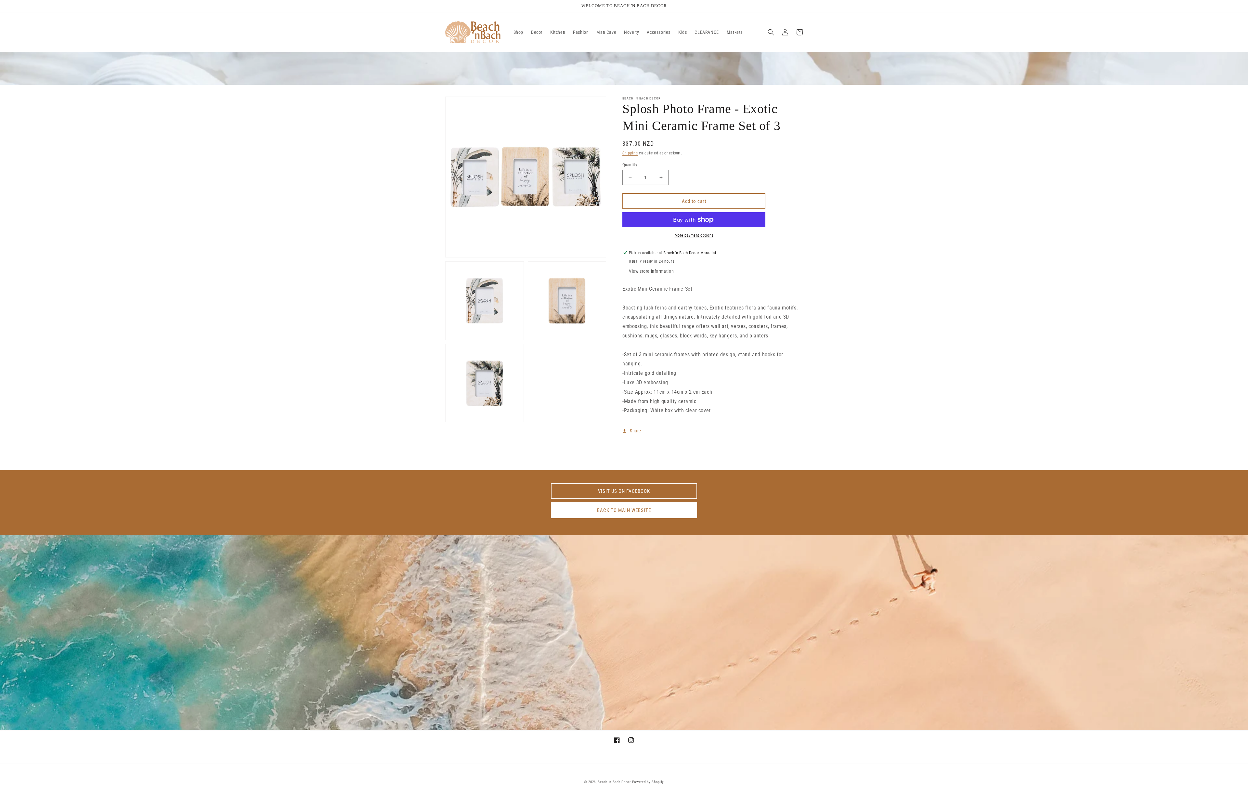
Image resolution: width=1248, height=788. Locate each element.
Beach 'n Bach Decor (614, 782)
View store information (651, 271)
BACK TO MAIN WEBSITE (624, 510)
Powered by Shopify (648, 782)
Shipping (630, 153)
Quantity (629, 164)
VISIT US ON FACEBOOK (624, 491)
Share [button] (635, 430)
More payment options (694, 235)
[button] (771, 32)
